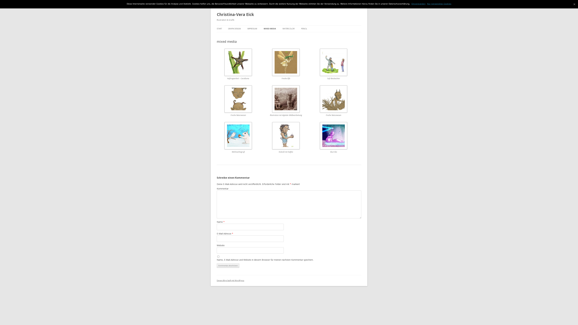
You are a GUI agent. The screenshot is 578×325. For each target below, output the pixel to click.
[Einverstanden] (574, 4)
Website (221, 245)
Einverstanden (419, 4)
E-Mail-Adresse (225, 233)
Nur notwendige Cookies (439, 4)
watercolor (289, 28)
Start (219, 28)
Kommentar (222, 188)
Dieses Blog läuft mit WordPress (230, 280)
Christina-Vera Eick (235, 14)
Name (221, 221)
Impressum (252, 28)
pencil (304, 28)
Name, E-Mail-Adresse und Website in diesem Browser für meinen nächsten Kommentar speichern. (265, 259)
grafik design (234, 28)
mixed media (270, 28)
